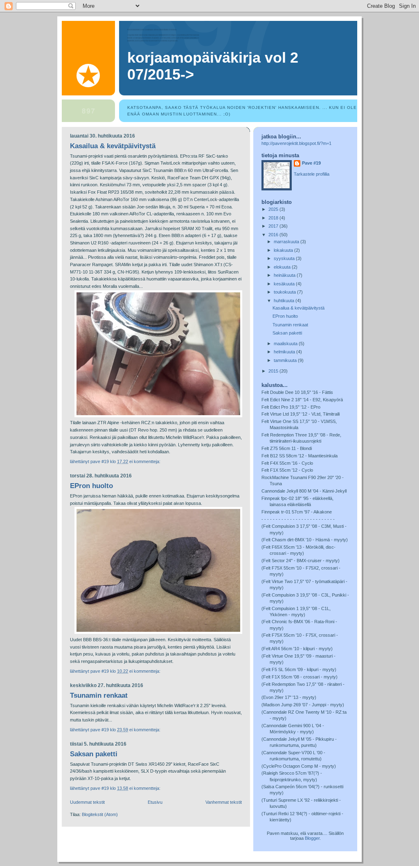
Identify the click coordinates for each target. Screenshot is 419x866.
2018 (273, 217)
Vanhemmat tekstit (223, 802)
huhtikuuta (284, 300)
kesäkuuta (285, 283)
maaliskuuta (286, 343)
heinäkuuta (285, 275)
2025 (273, 209)
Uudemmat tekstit (87, 802)
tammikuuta (286, 360)
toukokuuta (285, 291)
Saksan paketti (93, 754)
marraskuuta (287, 241)
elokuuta (283, 267)
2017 (273, 226)
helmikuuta (285, 351)
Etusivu (155, 802)
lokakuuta (284, 250)
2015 (273, 371)
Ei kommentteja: (144, 461)
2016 (273, 234)
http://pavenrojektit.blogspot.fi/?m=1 (296, 143)
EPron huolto (91, 486)
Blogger (312, 838)
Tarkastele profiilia (311, 174)
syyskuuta (285, 258)
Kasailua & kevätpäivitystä (112, 146)
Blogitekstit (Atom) (100, 814)
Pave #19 (311, 163)
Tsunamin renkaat (99, 695)
